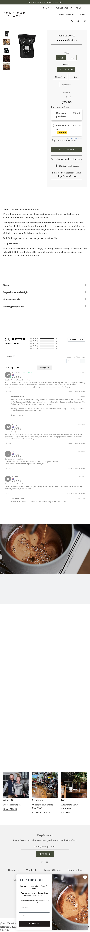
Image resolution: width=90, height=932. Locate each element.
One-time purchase (61, 114)
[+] (70, 97)
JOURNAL (82, 14)
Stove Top (60, 77)
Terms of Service (52, 870)
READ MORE (10, 809)
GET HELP (66, 812)
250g (60, 57)
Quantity (66, 92)
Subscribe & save (62, 129)
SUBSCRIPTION (66, 14)
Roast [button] (6, 285)
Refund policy (75, 870)
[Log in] (78, 21)
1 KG (71, 57)
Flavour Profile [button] (11, 299)
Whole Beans (66, 69)
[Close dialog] (85, 877)
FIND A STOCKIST (41, 812)
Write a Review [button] (77, 339)
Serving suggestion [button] (13, 306)
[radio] (54, 113)
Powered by (76, 357)
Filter (74, 77)
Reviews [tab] (9, 356)
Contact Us (13, 870)
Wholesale (31, 870)
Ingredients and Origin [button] (15, 292)
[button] (80, 392)
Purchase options (60, 107)
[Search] (72, 21)
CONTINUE (34, 923)
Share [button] (9, 392)
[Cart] (84, 21)
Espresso (66, 84)
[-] (63, 97)
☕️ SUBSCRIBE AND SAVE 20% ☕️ (45, 2)
